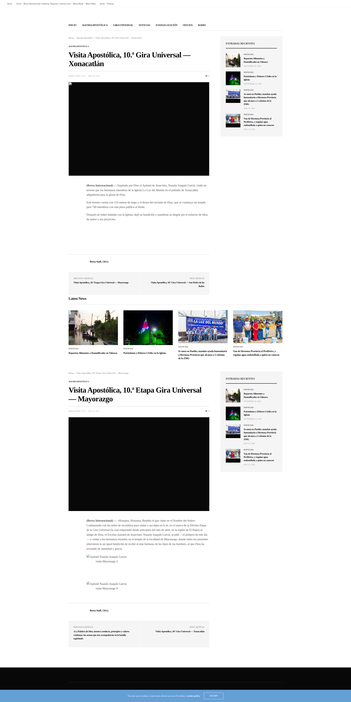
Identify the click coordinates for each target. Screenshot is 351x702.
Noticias (144, 25)
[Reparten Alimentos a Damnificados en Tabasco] (233, 60)
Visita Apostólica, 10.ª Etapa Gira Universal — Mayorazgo (101, 282)
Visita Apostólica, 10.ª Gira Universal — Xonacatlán (180, 631)
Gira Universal (123, 25)
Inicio (9, 4)
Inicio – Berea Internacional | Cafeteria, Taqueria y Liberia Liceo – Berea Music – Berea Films (56, 4)
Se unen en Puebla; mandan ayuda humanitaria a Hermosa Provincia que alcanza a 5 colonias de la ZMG (202, 355)
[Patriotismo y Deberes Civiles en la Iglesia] (233, 78)
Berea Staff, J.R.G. (77, 76)
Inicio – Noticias (107, 4)
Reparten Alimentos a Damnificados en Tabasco (93, 353)
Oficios (188, 25)
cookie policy (193, 696)
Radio (202, 25)
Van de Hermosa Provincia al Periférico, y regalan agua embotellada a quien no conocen (259, 121)
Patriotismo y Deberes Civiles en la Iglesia (144, 353)
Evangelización (166, 25)
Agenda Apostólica (95, 25)
